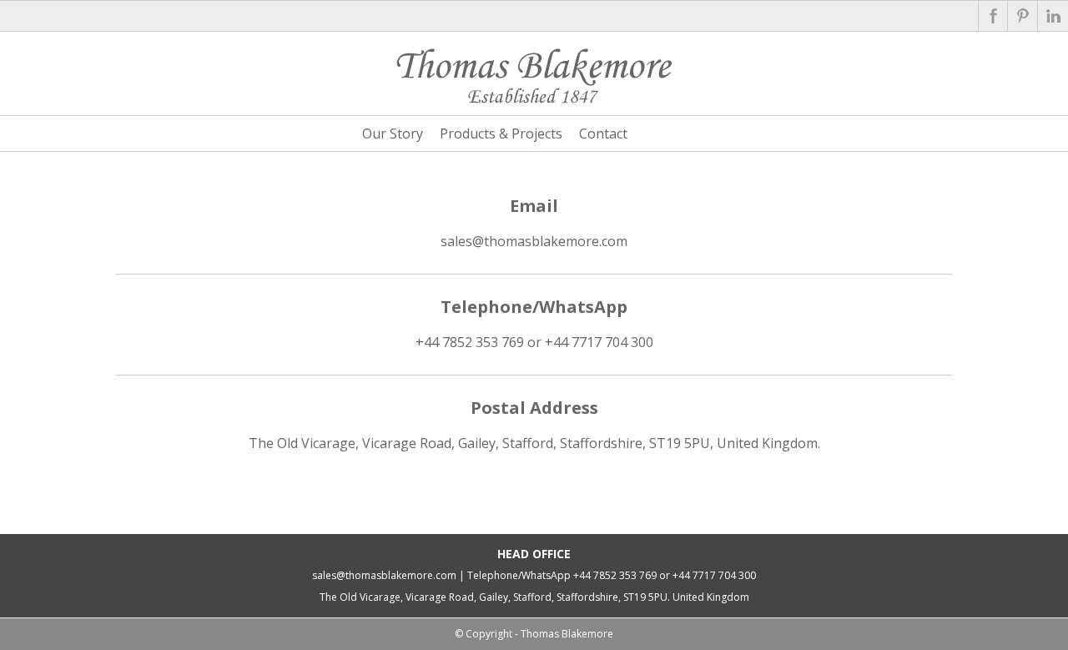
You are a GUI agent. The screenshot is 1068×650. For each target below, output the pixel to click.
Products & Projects (501, 133)
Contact (603, 133)
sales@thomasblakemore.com (534, 241)
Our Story (392, 133)
